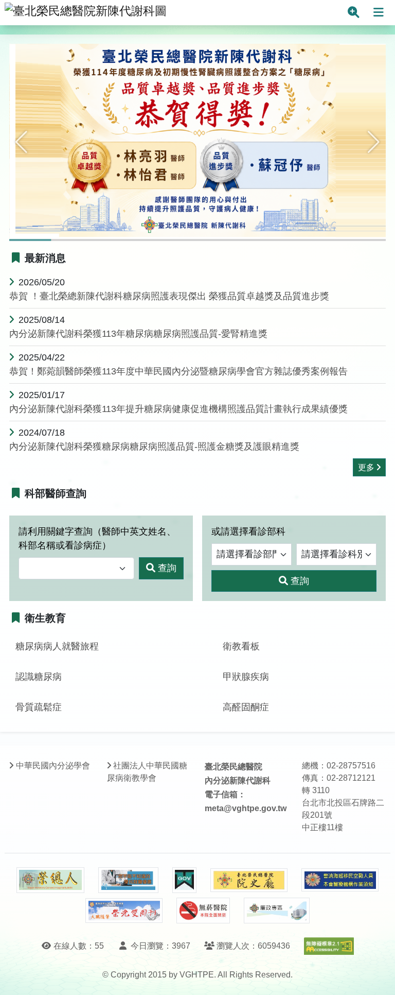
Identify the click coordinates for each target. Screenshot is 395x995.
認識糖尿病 (38, 677)
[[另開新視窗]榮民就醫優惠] (128, 880)
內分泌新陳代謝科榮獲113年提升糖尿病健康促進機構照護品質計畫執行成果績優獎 (178, 409)
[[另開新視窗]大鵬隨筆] (124, 910)
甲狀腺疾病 (246, 677)
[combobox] (76, 568)
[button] (21, 142)
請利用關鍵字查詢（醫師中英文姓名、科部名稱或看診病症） (97, 538)
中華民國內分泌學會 (53, 765)
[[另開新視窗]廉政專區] (276, 910)
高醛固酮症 (246, 707)
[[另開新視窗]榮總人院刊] (50, 880)
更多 (366, 467)
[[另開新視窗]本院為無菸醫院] (203, 910)
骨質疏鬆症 (38, 707)
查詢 (167, 568)
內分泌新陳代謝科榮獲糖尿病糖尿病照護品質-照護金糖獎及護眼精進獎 (154, 446)
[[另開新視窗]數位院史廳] (249, 880)
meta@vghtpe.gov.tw (245, 808)
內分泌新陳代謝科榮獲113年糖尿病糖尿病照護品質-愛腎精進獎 (138, 334)
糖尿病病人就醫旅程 (57, 646)
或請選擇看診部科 (248, 531)
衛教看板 (241, 646)
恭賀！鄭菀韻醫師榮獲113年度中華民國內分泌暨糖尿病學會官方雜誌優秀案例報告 (178, 371)
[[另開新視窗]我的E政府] (184, 880)
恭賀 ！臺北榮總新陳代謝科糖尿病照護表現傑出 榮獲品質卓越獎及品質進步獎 (169, 296)
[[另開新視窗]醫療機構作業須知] (340, 879)
